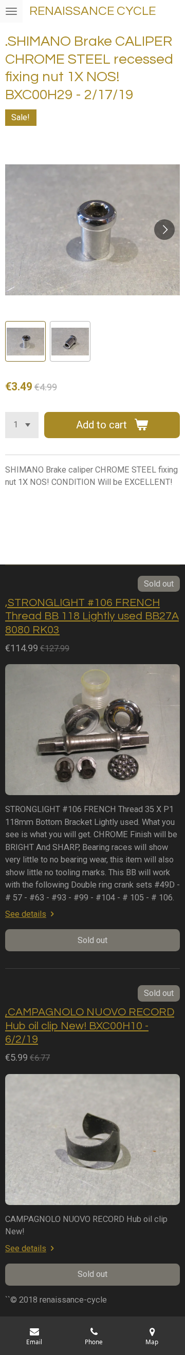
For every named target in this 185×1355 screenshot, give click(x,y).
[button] (25, 341)
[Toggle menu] (11, 11)
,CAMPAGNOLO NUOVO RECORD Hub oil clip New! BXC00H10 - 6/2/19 (89, 1026)
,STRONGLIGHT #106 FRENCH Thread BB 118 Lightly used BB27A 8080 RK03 (92, 616)
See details (25, 914)
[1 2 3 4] (22, 425)
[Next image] (164, 229)
